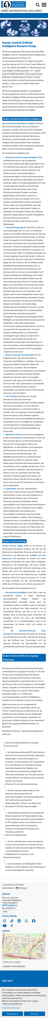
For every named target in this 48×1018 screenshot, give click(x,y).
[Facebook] (33, 920)
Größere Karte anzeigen (12, 962)
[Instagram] (4, 920)
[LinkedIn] (19, 920)
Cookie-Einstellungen (11, 1008)
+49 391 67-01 (10, 908)
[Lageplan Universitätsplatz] (24, 958)
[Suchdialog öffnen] (38, 5)
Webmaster (22, 888)
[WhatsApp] (26, 920)
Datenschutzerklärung (12, 1003)
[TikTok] (11, 920)
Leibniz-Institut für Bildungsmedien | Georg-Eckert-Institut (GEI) (22, 74)
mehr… (5, 911)
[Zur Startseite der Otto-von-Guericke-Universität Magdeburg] (15, 5)
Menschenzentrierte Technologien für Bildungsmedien (23, 69)
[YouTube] (4, 925)
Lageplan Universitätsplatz (14, 966)
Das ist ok (34, 1013)
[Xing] (11, 925)
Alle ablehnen (12, 1013)
